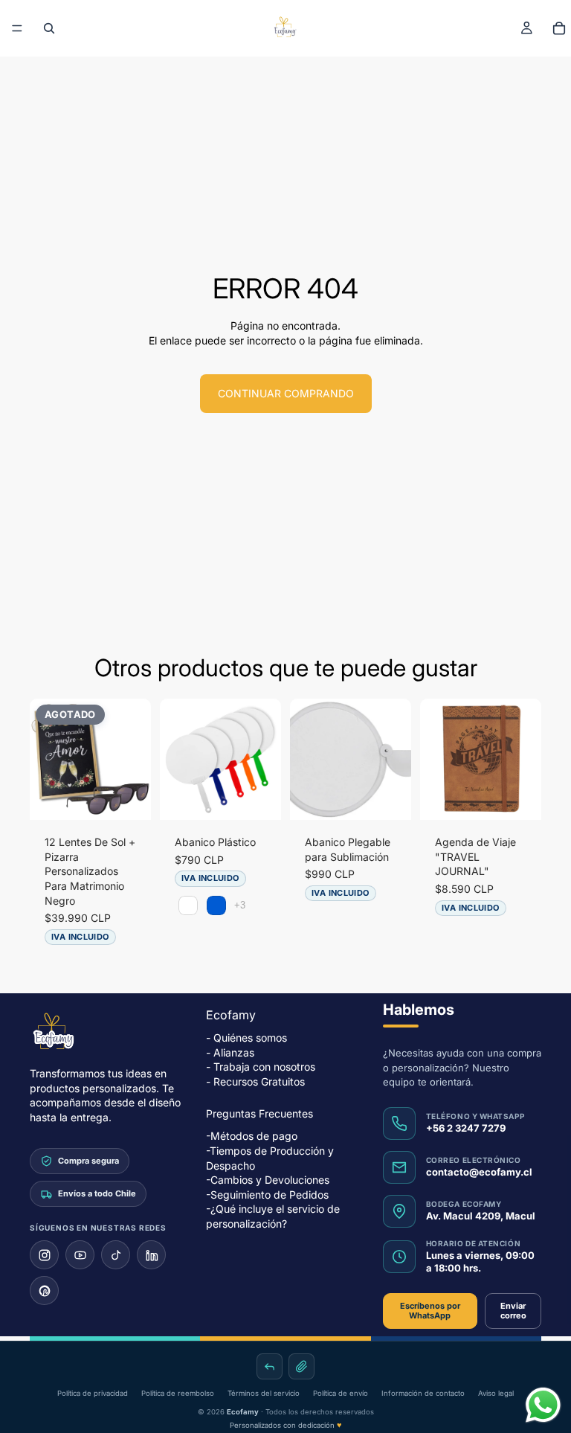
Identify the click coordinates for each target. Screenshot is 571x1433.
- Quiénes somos (246, 1037)
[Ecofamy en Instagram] (44, 1254)
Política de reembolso (177, 1393)
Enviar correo (513, 1310)
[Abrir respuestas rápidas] (270, 1366)
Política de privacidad (92, 1393)
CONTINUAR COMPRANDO (286, 393)
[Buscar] (49, 28)
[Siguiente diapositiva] (134, 759)
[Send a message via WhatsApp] (543, 1405)
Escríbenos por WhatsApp (430, 1310)
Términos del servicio (264, 1393)
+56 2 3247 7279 (466, 1127)
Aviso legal (496, 1393)
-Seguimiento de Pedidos (267, 1193)
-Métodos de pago (251, 1135)
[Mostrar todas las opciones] (239, 905)
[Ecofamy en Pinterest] (44, 1290)
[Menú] (17, 28)
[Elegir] (258, 796)
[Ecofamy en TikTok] (115, 1254)
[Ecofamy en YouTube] (79, 1254)
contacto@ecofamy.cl (479, 1171)
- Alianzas (230, 1051)
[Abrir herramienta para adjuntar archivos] (301, 1366)
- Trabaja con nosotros (260, 1066)
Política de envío (340, 1393)
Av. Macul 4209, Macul (480, 1215)
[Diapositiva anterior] (46, 759)
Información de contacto (423, 1393)
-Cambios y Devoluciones (267, 1179)
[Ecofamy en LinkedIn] (151, 1254)
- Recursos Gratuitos (255, 1080)
